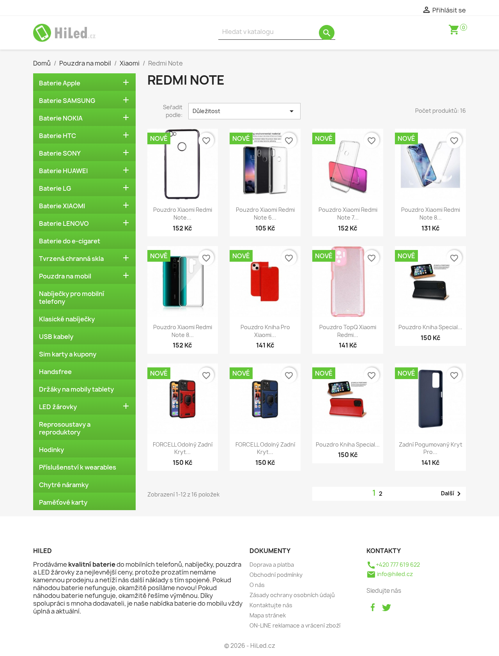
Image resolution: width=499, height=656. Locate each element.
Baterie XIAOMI (62, 206)
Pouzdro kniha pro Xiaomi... (265, 331)
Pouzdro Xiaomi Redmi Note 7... (348, 213)
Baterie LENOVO (64, 223)
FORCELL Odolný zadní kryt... (182, 448)
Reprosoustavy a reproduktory (64, 428)
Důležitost (244, 111)
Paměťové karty (63, 502)
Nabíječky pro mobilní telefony (71, 297)
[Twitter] (386, 606)
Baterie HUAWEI (63, 171)
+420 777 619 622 (393, 564)
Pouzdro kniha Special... (430, 327)
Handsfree (55, 371)
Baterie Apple (59, 83)
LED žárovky (58, 406)
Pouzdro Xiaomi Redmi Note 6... (265, 213)
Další (452, 493)
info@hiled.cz (389, 574)
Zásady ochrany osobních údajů (292, 595)
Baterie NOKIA (61, 118)
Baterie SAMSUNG (67, 100)
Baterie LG (55, 188)
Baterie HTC (57, 135)
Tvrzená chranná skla (71, 258)
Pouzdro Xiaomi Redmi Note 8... (430, 213)
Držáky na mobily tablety (76, 389)
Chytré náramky (63, 484)
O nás (257, 585)
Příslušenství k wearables (77, 467)
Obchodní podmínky (276, 574)
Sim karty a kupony (67, 354)
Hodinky (51, 449)
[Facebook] (372, 606)
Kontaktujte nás (271, 605)
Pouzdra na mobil (65, 276)
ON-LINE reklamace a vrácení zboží (295, 625)
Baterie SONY (60, 153)
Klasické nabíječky (67, 319)
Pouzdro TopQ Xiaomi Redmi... (347, 331)
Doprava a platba (272, 564)
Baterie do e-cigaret (69, 241)
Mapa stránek (268, 615)
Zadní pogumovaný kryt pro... (430, 448)
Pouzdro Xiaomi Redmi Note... (182, 213)
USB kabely (56, 336)
